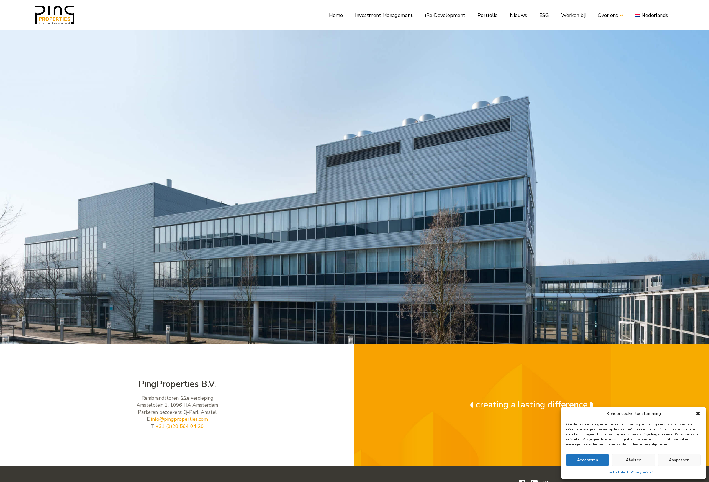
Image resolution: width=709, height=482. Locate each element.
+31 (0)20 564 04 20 (180, 426)
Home (336, 15)
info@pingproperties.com (179, 419)
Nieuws (518, 15)
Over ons (608, 15)
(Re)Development (445, 15)
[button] (698, 413)
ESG (544, 15)
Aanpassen (679, 460)
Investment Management (384, 15)
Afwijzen (633, 460)
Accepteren (587, 460)
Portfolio (487, 15)
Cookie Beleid (617, 472)
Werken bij (573, 15)
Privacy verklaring (644, 472)
